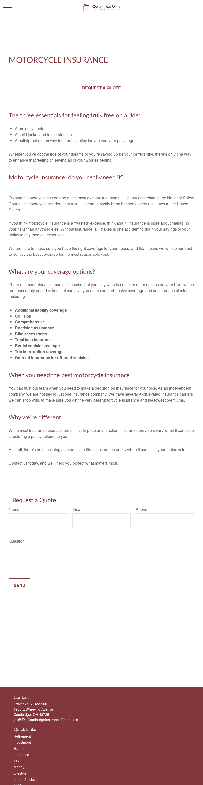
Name (14, 509)
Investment (22, 742)
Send (19, 585)
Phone (141, 509)
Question (17, 541)
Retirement (22, 736)
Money (19, 766)
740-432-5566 (36, 703)
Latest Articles (25, 779)
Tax (16, 760)
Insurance (21, 754)
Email (77, 509)
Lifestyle (20, 773)
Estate (19, 748)
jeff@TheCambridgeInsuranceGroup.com (46, 719)
